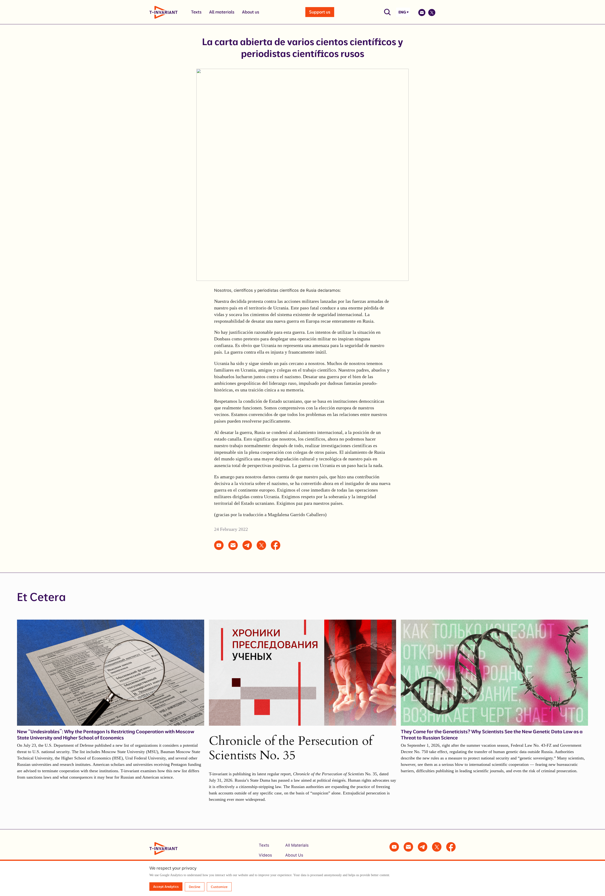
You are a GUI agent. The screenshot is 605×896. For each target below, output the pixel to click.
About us (250, 12)
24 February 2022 (231, 529)
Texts (196, 12)
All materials (221, 12)
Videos (265, 855)
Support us (319, 12)
